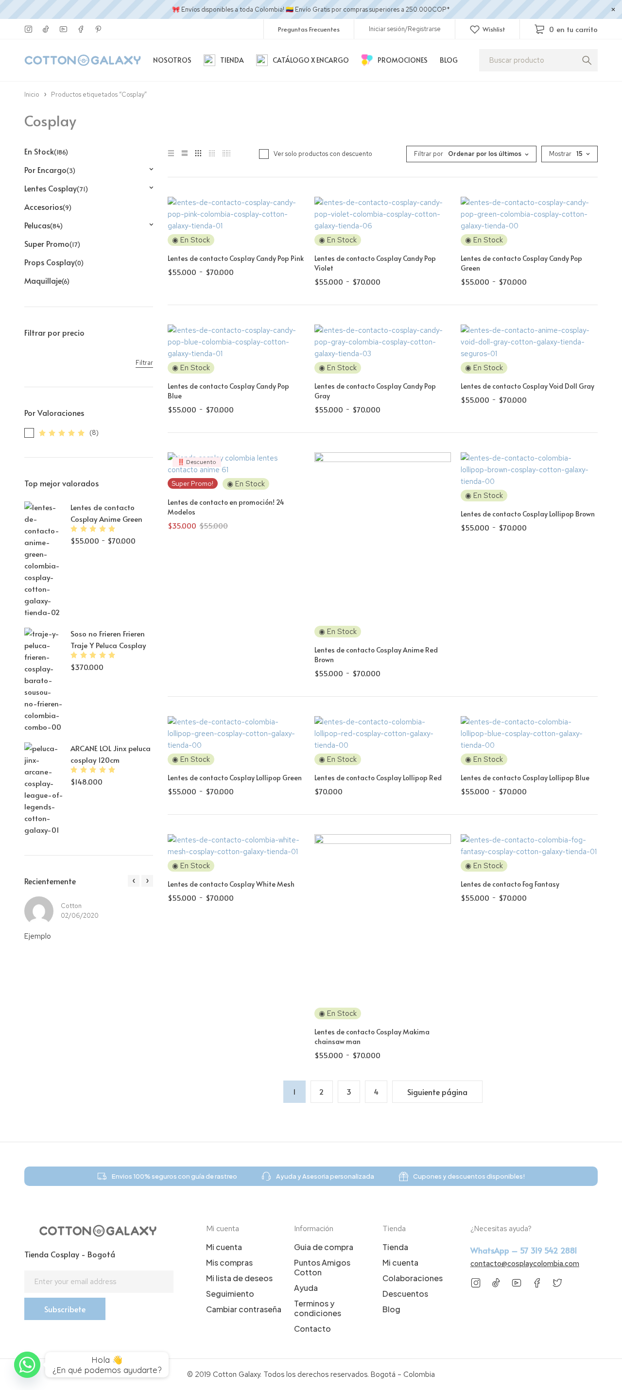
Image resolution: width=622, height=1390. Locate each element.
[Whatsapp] (27, 1365)
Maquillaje (46, 280)
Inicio (31, 94)
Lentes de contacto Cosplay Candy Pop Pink (236, 258)
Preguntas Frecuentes (309, 29)
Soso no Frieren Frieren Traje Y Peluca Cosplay (108, 639)
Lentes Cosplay (56, 188)
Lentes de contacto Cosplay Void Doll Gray (527, 386)
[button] (133, 881)
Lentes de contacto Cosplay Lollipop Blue (525, 777)
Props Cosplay (54, 262)
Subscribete (65, 1309)
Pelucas (43, 225)
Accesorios (47, 206)
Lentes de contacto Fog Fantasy (510, 884)
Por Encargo (49, 169)
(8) (94, 433)
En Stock (46, 151)
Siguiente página (437, 1091)
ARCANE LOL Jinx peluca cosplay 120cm (110, 754)
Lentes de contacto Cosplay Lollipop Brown (528, 513)
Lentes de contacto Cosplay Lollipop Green (235, 777)
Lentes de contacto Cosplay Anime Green (106, 513)
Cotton (71, 906)
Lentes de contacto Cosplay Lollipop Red (378, 777)
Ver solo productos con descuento (323, 154)
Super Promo (52, 243)
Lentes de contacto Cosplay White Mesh (231, 884)
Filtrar (144, 363)
